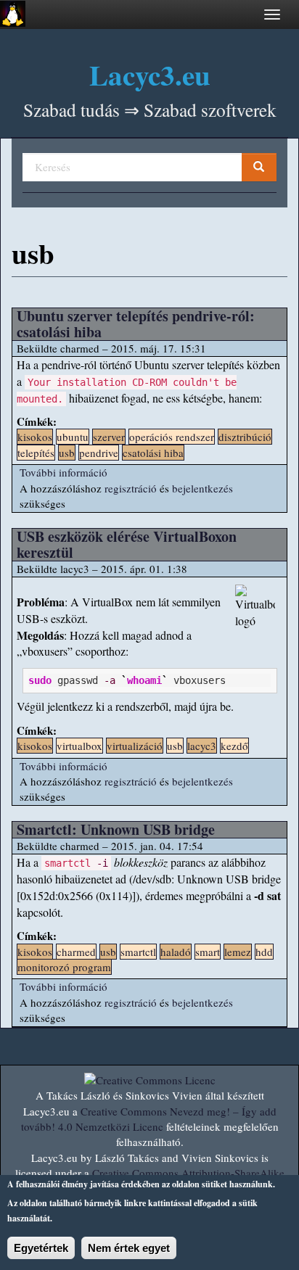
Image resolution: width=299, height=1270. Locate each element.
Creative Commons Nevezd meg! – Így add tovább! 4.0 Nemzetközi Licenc (149, 1119)
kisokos (34, 436)
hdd (264, 951)
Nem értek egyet (129, 1248)
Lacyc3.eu (149, 74)
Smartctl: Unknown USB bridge (116, 829)
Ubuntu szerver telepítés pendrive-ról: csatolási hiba (136, 323)
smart (207, 951)
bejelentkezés (202, 488)
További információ (63, 472)
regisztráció (131, 488)
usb (67, 452)
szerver (109, 436)
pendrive (98, 452)
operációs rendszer (171, 436)
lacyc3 (201, 745)
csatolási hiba (153, 452)
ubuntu (73, 436)
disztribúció (244, 436)
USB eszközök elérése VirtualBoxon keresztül (127, 544)
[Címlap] (12, 14)
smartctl (138, 951)
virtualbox (79, 745)
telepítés (35, 452)
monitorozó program (64, 967)
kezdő (234, 745)
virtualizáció (135, 745)
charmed (76, 951)
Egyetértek (41, 1248)
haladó (175, 951)
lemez (237, 951)
